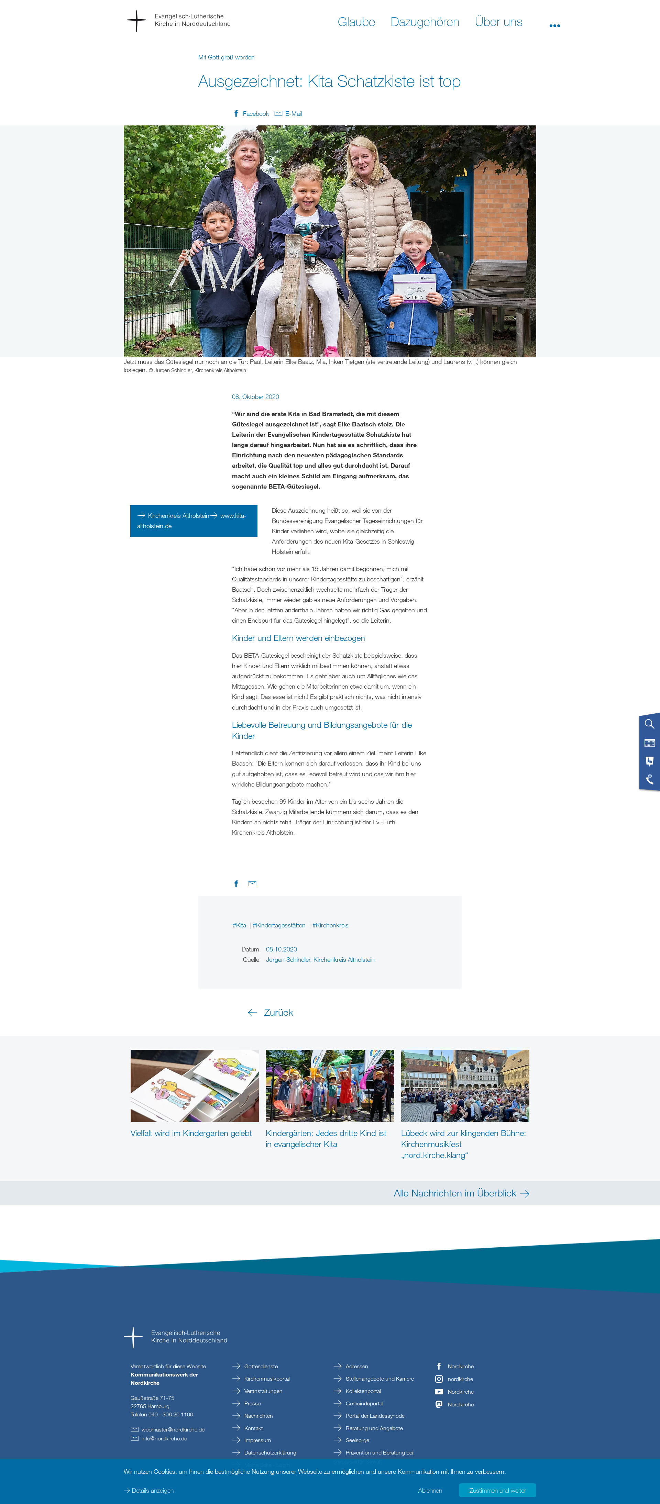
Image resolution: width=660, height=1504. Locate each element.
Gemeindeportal (363, 1403)
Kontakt (253, 1428)
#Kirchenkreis (330, 925)
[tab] (650, 727)
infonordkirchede (164, 1438)
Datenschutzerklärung (269, 1452)
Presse (252, 1403)
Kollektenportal (362, 1391)
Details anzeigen (153, 1490)
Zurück (278, 1012)
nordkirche (460, 1379)
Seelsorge (356, 1440)
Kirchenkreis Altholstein (178, 515)
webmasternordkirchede (173, 1429)
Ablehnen (430, 1490)
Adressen (356, 1366)
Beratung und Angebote (373, 1428)
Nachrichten (258, 1416)
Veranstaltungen (263, 1391)
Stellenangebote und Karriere (379, 1378)
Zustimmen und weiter (498, 1490)
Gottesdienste (260, 1366)
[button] (554, 21)
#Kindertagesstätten (280, 925)
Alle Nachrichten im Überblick (455, 1193)
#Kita (240, 925)
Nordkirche (461, 1366)
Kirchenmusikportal (266, 1378)
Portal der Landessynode (374, 1416)
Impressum (257, 1440)
